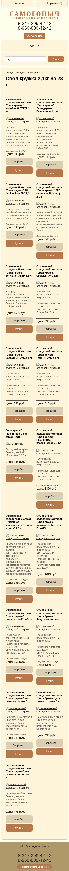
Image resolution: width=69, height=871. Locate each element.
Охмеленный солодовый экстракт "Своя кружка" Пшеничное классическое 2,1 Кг (49, 436)
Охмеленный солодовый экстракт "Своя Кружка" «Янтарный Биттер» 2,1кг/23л (49, 522)
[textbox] (25, 59)
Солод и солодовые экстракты (23, 72)
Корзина (52, 3)
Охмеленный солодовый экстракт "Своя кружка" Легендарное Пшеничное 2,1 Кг (49, 105)
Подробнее (19, 161)
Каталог (19, 3)
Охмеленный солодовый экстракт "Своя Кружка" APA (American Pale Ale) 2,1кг (49, 190)
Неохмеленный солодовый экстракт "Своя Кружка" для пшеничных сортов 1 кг (19, 771)
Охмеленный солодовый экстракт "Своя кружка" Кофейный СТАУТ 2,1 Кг (19, 105)
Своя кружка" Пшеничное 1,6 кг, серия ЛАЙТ (17, 433)
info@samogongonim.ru (34, 846)
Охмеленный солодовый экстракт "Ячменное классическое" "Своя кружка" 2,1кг (19, 522)
